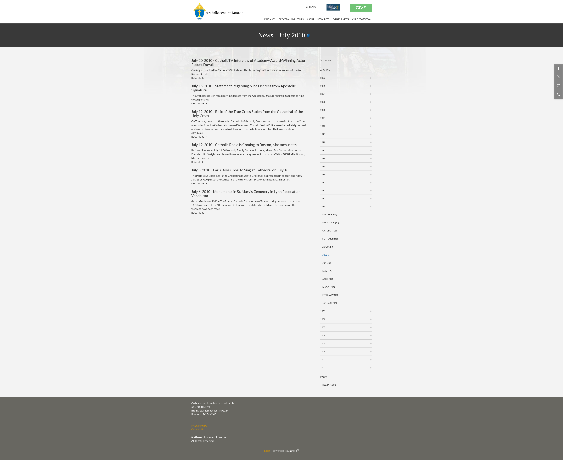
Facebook (558, 68)
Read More (197, 78)
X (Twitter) (558, 77)
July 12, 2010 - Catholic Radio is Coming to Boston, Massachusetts (244, 145)
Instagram (558, 85)
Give (361, 7)
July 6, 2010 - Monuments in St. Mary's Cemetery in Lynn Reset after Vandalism (245, 194)
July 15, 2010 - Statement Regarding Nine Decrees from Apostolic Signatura (243, 88)
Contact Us (197, 429)
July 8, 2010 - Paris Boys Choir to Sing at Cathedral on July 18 (239, 170)
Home (329, 385)
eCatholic (292, 450)
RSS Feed (308, 35)
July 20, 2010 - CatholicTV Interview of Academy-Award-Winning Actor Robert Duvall (248, 62)
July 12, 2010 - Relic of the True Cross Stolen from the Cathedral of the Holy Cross (247, 114)
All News (325, 60)
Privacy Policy (199, 425)
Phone (558, 94)
